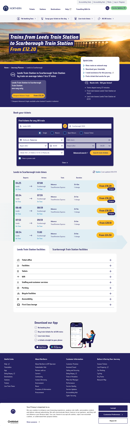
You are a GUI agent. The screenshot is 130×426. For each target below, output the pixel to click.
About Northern (41, 359)
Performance (70, 383)
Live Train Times (9, 386)
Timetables (7, 367)
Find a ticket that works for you (98, 76)
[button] (107, 8)
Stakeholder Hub (40, 367)
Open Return (72, 133)
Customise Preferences (112, 414)
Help (5, 364)
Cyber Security (71, 396)
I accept (113, 408)
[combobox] (40, 126)
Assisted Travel (71, 367)
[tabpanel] (65, 283)
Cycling (99, 373)
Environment (39, 383)
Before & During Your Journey (108, 359)
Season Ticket (88, 133)
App (5, 370)
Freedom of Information (43, 389)
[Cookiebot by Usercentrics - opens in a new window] (13, 422)
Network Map (101, 380)
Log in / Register (119, 2)
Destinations (8, 377)
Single (45, 133)
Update (98, 172)
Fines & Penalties (72, 377)
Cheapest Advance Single (28, 95)
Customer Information (74, 359)
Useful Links (9, 359)
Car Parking (101, 370)
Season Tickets (102, 364)
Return (57, 133)
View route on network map (96, 65)
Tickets (6, 383)
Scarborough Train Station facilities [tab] (70, 249)
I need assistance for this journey (98, 73)
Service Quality (71, 386)
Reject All (113, 421)
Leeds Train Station (26, 73)
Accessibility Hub (99, 2)
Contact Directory (41, 380)
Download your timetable (95, 69)
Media (109, 2)
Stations (7, 380)
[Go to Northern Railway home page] (12, 10)
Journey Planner (17, 68)
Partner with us (40, 370)
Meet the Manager (72, 380)
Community (39, 377)
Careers (37, 373)
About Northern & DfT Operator (45, 364)
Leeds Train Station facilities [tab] (31, 249)
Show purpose (32, 422)
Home (6, 68)
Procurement (39, 392)
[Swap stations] (65, 126)
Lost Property (101, 367)
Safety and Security (72, 370)
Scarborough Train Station (52, 73)
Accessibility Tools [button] (85, 2)
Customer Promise (72, 364)
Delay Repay (8, 373)
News (37, 386)
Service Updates (71, 389)
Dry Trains (100, 377)
